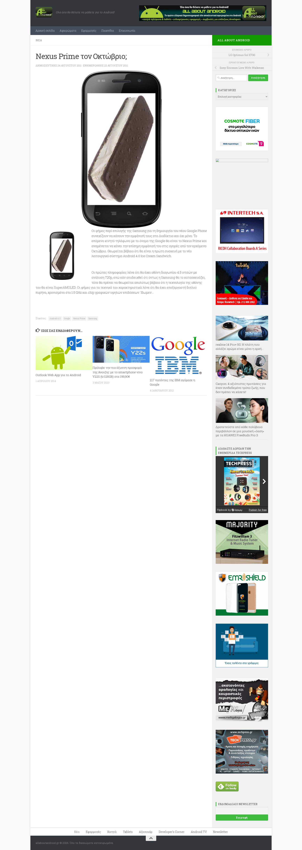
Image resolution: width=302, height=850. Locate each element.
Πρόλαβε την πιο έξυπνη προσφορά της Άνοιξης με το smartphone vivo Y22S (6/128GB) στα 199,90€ (118, 372)
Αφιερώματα (68, 30)
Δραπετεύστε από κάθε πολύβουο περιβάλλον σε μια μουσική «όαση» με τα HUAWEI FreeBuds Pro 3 (240, 431)
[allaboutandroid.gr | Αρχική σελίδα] (44, 12)
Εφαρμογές (88, 30)
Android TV (199, 832)
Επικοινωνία (127, 30)
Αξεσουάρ (145, 832)
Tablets (128, 832)
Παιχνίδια (107, 30)
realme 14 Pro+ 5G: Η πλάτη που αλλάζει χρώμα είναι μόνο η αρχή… (240, 347)
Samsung (92, 318)
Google (67, 318)
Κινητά (112, 832)
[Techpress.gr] (242, 772)
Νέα (39, 40)
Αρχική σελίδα (45, 30)
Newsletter (220, 832)
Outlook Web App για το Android (58, 375)
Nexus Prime (79, 318)
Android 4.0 (55, 318)
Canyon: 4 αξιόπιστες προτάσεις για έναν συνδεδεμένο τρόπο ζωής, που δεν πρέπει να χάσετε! (241, 388)
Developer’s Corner (172, 832)
